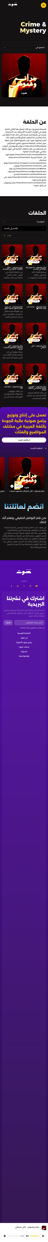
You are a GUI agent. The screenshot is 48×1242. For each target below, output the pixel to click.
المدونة (24, 652)
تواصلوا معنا (24, 656)
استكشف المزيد (24, 440)
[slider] (13, 1236)
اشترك (8, 623)
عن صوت (24, 638)
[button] (44, 5)
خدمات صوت (24, 647)
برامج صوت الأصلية (24, 642)
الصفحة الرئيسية (24, 633)
